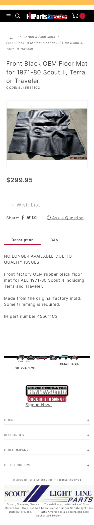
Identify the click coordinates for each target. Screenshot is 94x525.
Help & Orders (17, 465)
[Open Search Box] (18, 16)
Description (23, 240)
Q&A (54, 240)
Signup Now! (39, 404)
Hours (10, 420)
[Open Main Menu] (8, 16)
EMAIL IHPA (69, 364)
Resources (14, 435)
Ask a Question (67, 217)
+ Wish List (25, 205)
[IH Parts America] (47, 15)
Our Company (16, 450)
